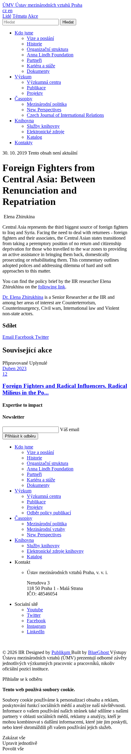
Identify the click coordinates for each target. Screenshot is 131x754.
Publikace (36, 87)
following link (51, 286)
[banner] (42, 5)
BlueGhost (99, 652)
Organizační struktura (47, 49)
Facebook (25, 337)
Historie (34, 43)
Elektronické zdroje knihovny (55, 551)
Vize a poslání (40, 38)
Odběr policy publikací (49, 512)
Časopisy (23, 98)
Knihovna (24, 120)
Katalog (34, 137)
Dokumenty (38, 71)
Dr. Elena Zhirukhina (22, 297)
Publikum (61, 652)
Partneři (34, 60)
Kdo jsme (24, 32)
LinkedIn (35, 631)
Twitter (42, 337)
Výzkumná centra (44, 82)
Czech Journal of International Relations (65, 115)
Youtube (35, 609)
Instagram (36, 626)
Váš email (69, 429)
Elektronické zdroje (45, 131)
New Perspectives (44, 109)
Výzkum (23, 76)
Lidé (6, 16)
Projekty (35, 93)
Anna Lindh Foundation (50, 54)
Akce (33, 16)
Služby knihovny (43, 126)
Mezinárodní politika (47, 104)
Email (8, 337)
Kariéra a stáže (41, 65)
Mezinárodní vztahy (46, 529)
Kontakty (24, 142)
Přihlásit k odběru (20, 436)
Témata (19, 16)
